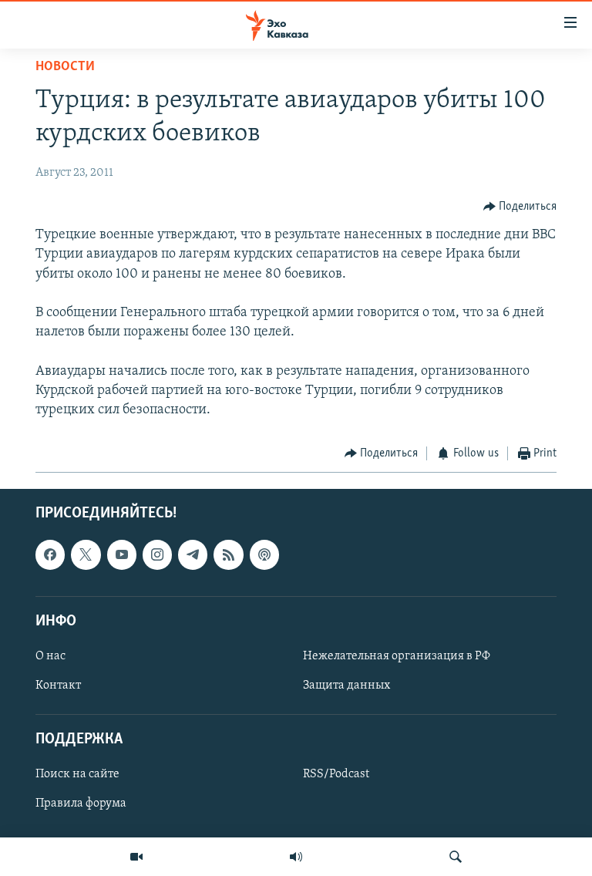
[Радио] (296, 856)
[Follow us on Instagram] (157, 554)
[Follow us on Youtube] (121, 554)
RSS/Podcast (336, 774)
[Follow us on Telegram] (192, 554)
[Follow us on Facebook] (50, 554)
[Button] (520, 207)
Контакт (58, 685)
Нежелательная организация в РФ (396, 656)
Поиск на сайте (77, 774)
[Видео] (136, 856)
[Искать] (455, 856)
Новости (65, 67)
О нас (50, 656)
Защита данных (346, 685)
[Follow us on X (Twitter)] (85, 554)
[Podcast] (264, 554)
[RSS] (228, 554)
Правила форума (80, 803)
